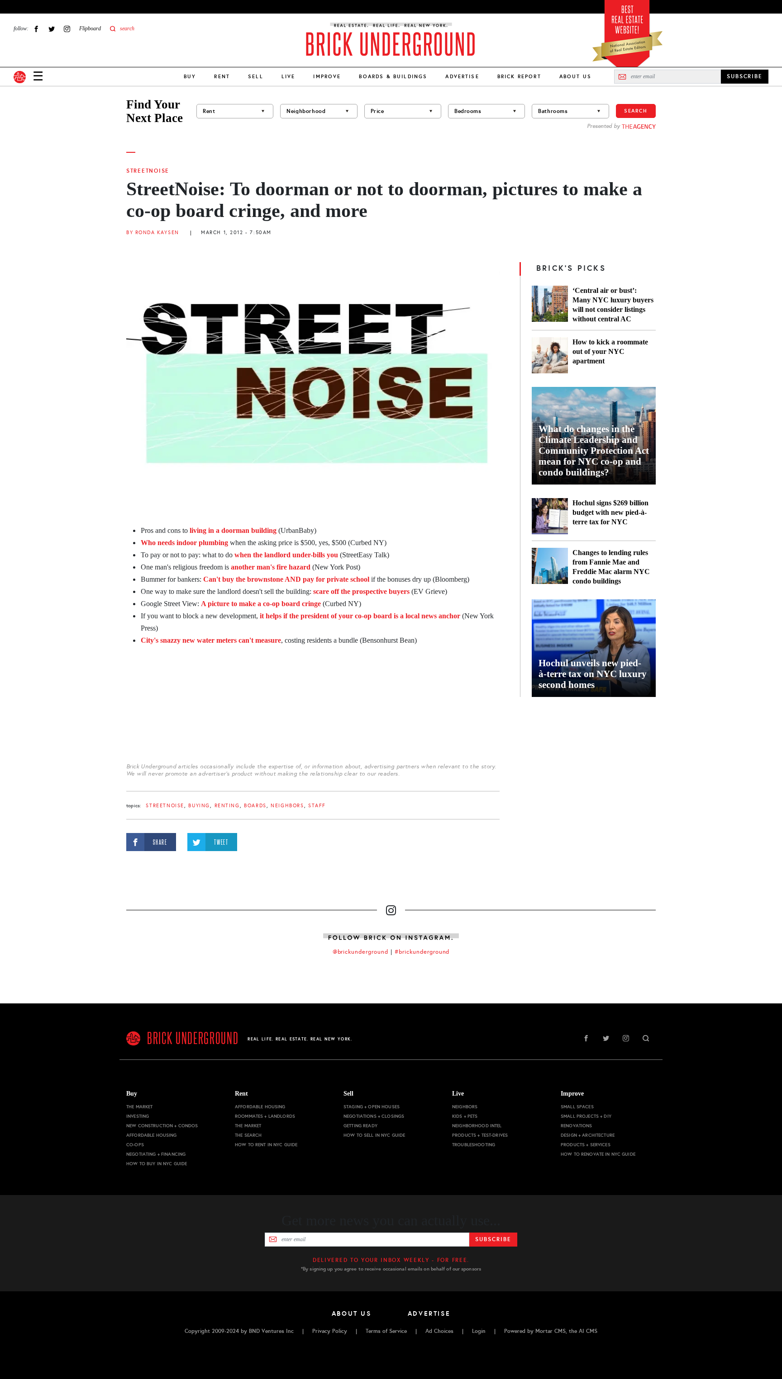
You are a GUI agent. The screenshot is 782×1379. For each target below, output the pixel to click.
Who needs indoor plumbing (185, 542)
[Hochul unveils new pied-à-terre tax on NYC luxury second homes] (594, 648)
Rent (222, 76)
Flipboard (90, 28)
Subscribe (493, 1239)
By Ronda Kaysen (152, 232)
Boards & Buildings (393, 76)
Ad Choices (439, 1331)
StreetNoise (147, 171)
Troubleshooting (473, 1145)
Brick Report (519, 76)
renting (227, 806)
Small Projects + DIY (586, 1116)
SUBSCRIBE (745, 76)
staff (317, 806)
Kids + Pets (465, 1116)
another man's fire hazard (270, 567)
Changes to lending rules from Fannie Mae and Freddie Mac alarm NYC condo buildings (611, 567)
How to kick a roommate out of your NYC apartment (610, 351)
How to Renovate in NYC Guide (598, 1154)
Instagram (67, 29)
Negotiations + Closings (373, 1116)
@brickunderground (361, 951)
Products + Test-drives (480, 1135)
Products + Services (585, 1145)
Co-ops (135, 1145)
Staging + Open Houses (371, 1107)
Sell (255, 76)
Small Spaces (577, 1107)
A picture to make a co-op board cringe (261, 603)
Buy (190, 76)
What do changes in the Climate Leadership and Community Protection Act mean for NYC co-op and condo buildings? (594, 451)
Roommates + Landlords (265, 1116)
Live (288, 76)
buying (199, 806)
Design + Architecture (588, 1135)
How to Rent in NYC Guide (266, 1145)
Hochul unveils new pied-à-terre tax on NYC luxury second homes (593, 674)
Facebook (36, 29)
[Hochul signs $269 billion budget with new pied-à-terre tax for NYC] (550, 516)
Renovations (576, 1126)
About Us (575, 76)
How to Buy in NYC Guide (156, 1164)
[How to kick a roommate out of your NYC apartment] (550, 355)
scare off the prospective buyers (361, 591)
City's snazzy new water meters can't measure (211, 640)
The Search (248, 1135)
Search (636, 111)
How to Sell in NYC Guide (374, 1135)
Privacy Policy (329, 1331)
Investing (137, 1116)
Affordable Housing (151, 1135)
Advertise (462, 76)
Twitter (51, 29)
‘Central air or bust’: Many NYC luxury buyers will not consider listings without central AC (612, 305)
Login (479, 1331)
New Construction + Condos (162, 1126)
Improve (327, 76)
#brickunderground (422, 951)
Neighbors (287, 806)
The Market (139, 1107)
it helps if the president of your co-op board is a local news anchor (360, 616)
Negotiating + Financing (156, 1154)
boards (255, 806)
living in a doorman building (233, 530)
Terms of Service (386, 1331)
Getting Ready (360, 1126)
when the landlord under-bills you (286, 555)
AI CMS (588, 1331)
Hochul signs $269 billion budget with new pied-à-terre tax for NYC (610, 512)
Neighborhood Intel (477, 1126)
